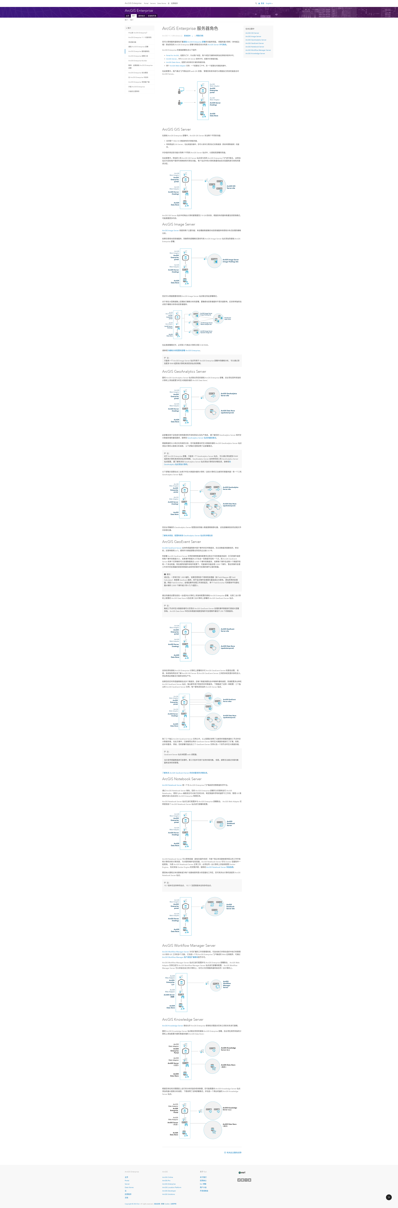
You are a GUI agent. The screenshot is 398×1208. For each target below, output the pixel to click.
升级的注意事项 (133, 91)
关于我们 (203, 1177)
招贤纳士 (203, 1181)
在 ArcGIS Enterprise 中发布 (138, 77)
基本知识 (141, 16)
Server (127, 1184)
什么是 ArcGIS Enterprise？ (138, 33)
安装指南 (219, 867)
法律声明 (173, 1204)
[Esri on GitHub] (246, 1180)
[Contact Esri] (249, 1180)
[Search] (256, 3)
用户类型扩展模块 (180, 957)
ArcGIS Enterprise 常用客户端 (138, 82)
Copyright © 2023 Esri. (132, 1204)
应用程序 (174, 3)
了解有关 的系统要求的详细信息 (184, 773)
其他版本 (187, 36)
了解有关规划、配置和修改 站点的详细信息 (187, 536)
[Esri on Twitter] (239, 1180)
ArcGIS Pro (166, 1181)
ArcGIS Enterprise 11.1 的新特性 (140, 37)
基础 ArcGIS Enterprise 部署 (138, 47)
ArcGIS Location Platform (171, 1187)
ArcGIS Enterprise (133, 3)
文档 (126, 1198)
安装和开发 (152, 16)
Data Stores (161, 3)
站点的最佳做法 (201, 438)
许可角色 (217, 45)
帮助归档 (199, 36)
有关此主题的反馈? (234, 1153)
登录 (262, 3)
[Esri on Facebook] (242, 1180)
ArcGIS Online (167, 1177)
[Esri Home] (241, 1172)
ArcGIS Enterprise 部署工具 (138, 56)
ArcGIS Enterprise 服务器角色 (138, 51)
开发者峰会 (204, 1191)
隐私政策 (157, 1204)
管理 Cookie (165, 1204)
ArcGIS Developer (169, 1191)
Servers (153, 3)
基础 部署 (194, 42)
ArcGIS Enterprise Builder (137, 61)
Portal (146, 3)
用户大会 (203, 1187)
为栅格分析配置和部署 (183, 350)
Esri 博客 (203, 1184)
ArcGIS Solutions (168, 1194)
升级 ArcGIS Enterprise (136, 87)
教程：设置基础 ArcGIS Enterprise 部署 (140, 66)
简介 (133, 16)
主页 (127, 16)
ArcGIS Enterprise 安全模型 (138, 73)
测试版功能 (132, 42)
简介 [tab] (129, 28)
